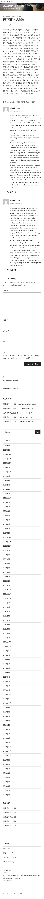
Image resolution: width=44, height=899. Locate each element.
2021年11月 (7, 594)
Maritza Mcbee (23, 417)
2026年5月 (7, 450)
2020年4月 (7, 677)
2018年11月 (7, 751)
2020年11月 (7, 646)
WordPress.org (8, 862)
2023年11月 (7, 498)
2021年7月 (7, 611)
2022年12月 (7, 537)
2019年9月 (7, 707)
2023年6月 (7, 511)
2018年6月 (7, 773)
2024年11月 (7, 472)
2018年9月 (7, 760)
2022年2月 (7, 581)
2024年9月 (7, 476)
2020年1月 (7, 690)
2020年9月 (7, 655)
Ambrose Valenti (24, 408)
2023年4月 (7, 520)
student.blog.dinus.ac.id (26, 404)
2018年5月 (7, 777)
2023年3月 (7, 524)
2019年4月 (7, 729)
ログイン (6, 849)
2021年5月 (7, 620)
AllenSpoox (15, 108)
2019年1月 (7, 742)
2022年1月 (7, 585)
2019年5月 (7, 725)
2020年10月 (7, 651)
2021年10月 (7, 598)
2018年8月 (7, 764)
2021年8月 (7, 607)
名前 (5, 320)
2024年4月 (7, 489)
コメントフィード (9, 857)
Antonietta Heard (24, 421)
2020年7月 (7, 664)
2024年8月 (7, 480)
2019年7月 (7, 716)
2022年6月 (7, 563)
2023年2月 (7, 528)
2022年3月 (7, 577)
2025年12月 (7, 454)
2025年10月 (7, 463)
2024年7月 (7, 485)
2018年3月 (7, 786)
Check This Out (26, 208)
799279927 (19, 16)
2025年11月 (7, 459)
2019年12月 (7, 694)
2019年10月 (7, 703)
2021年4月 (7, 624)
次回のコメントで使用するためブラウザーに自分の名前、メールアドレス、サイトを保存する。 (21, 356)
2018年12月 (7, 747)
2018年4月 (7, 782)
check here (24, 115)
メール (6, 331)
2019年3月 (7, 734)
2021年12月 (7, 590)
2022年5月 (7, 568)
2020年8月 (7, 659)
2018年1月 (7, 795)
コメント (7, 290)
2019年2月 (7, 738)
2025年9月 (7, 467)
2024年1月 (7, 494)
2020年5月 (7, 673)
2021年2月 (7, 633)
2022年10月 (7, 546)
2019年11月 (7, 699)
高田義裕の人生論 (13, 5)
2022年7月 (7, 559)
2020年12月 (7, 642)
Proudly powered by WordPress (14, 894)
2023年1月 (7, 533)
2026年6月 (7, 446)
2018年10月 (7, 755)
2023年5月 (7, 515)
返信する (13, 192)
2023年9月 (7, 502)
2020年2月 (7, 686)
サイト (5, 342)
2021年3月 (7, 629)
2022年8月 (7, 555)
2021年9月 (7, 603)
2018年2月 (7, 790)
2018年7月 (7, 769)
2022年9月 (7, 550)
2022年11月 (7, 542)
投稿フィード (8, 853)
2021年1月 (7, 638)
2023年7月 (7, 507)
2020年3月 (7, 681)
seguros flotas (23, 413)
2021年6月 (7, 616)
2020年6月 (7, 668)
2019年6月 (7, 721)
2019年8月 (7, 712)
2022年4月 (7, 572)
